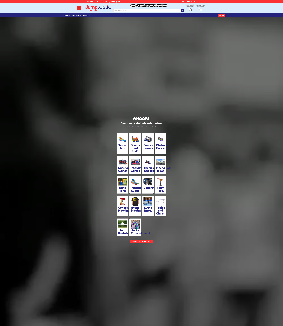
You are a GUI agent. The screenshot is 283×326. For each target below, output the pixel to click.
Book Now (221, 15)
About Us (183, 1)
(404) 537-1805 (94, 1)
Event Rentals (76, 15)
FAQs (188, 1)
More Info (85, 15)
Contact (193, 1)
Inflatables (66, 15)
